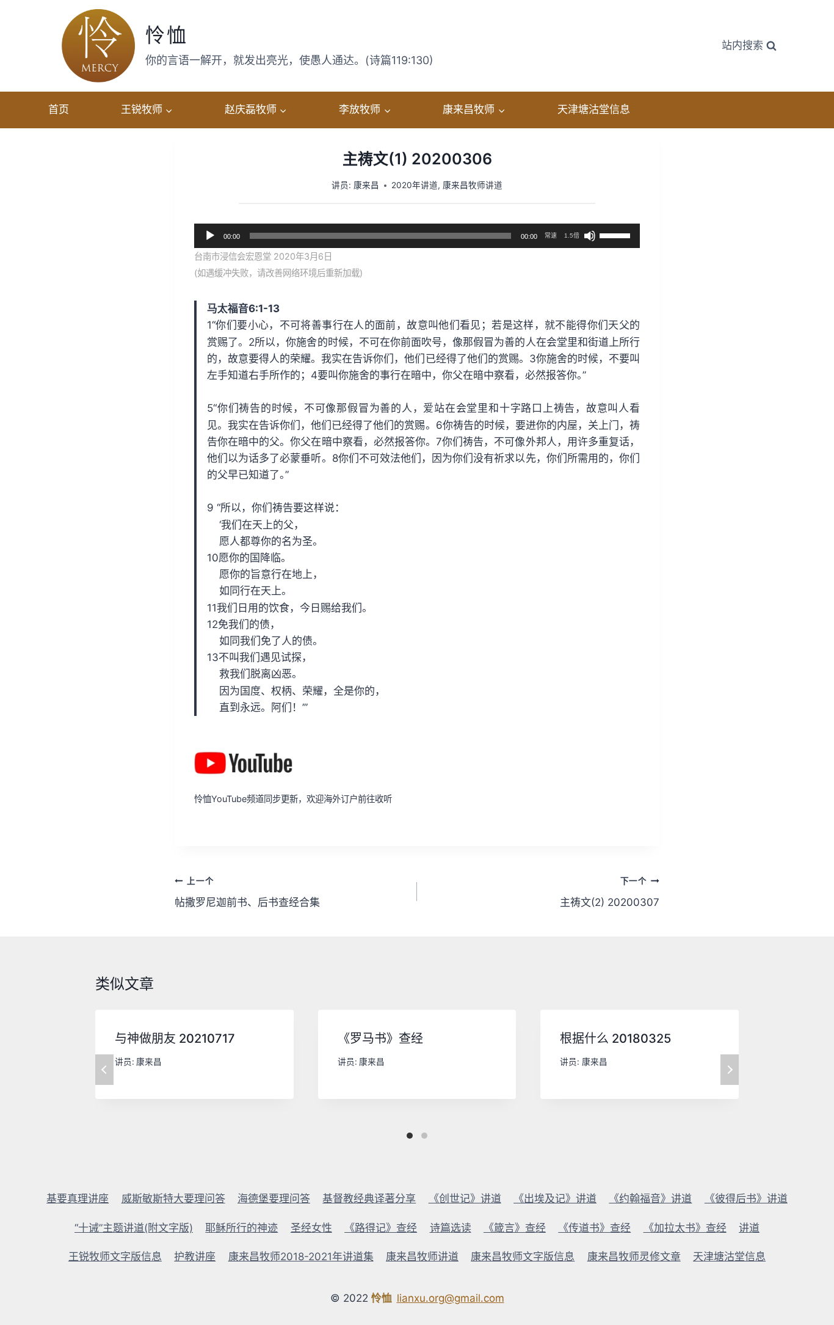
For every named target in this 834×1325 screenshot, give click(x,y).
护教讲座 (195, 1256)
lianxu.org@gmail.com (450, 1298)
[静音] (590, 236)
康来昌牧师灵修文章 (634, 1256)
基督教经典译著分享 (369, 1198)
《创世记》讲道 (465, 1198)
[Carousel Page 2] (424, 1135)
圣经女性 (311, 1228)
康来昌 (366, 185)
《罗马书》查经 (380, 1038)
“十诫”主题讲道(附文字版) (133, 1228)
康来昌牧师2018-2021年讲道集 (301, 1256)
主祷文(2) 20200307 (609, 892)
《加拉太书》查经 (685, 1228)
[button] (168, 110)
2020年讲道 (414, 185)
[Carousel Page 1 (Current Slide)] (409, 1135)
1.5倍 (571, 235)
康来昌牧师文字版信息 (523, 1256)
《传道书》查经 (594, 1228)
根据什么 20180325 (615, 1038)
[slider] (617, 235)
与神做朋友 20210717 (175, 1038)
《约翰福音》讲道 (650, 1198)
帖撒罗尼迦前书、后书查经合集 (247, 892)
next (729, 1069)
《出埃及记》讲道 (554, 1198)
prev (104, 1069)
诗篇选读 (450, 1228)
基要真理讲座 (77, 1198)
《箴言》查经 (515, 1228)
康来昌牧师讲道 (472, 185)
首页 (58, 109)
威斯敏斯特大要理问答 (173, 1198)
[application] (417, 236)
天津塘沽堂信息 (593, 109)
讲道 (749, 1228)
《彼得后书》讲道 (746, 1198)
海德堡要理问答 (274, 1198)
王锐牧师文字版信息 (115, 1256)
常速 (551, 235)
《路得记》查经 (380, 1228)
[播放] (210, 236)
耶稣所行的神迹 (241, 1228)
